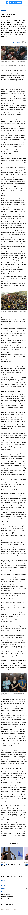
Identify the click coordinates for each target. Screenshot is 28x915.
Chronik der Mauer (6, 907)
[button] (2, 2)
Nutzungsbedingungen (7, 898)
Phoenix (14, 904)
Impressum (4, 901)
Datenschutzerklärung (7, 896)
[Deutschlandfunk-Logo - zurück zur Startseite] (14, 2)
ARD (7, 904)
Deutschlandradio (6, 894)
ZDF (10, 904)
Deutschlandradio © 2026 (8, 909)
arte (19, 904)
